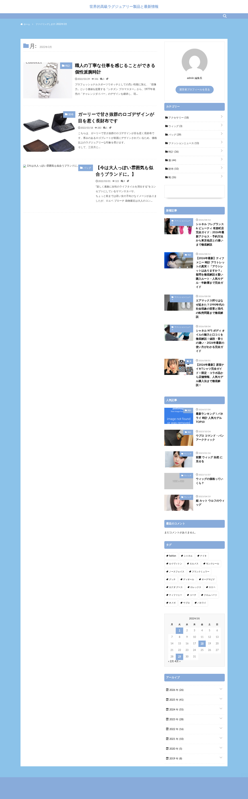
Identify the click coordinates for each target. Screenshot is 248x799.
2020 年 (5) (175, 749)
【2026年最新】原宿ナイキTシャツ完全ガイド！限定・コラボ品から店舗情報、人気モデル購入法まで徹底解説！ (210, 375)
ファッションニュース (183, 143)
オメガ (172, 603)
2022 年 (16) (176, 729)
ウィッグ (175, 126)
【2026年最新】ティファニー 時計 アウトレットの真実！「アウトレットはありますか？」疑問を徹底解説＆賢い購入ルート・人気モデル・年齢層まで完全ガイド (210, 272)
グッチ (172, 579)
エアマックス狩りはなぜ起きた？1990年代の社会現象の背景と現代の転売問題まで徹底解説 (210, 308)
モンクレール (212, 564)
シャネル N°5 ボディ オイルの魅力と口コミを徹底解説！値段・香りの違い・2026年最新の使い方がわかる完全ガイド (210, 341)
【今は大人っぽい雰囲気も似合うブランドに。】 (124, 171)
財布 (173, 169)
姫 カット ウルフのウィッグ (210, 502)
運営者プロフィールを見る (194, 89)
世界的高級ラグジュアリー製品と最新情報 (124, 7)
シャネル (188, 556)
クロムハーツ (210, 595)
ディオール (188, 579)
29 (179, 656)
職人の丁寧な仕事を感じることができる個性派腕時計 (115, 69)
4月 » (177, 661)
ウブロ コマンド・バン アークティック (210, 437)
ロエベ (212, 587)
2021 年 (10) (176, 739)
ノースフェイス (176, 572)
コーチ (193, 595)
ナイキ (203, 556)
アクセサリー (178, 118)
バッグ (174, 135)
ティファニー (175, 595)
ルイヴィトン (175, 564)
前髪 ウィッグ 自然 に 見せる (209, 459)
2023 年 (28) (176, 719)
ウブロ (186, 603)
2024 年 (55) (176, 709)
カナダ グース (176, 587)
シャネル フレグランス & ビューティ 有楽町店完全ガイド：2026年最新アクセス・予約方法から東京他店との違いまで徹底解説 (210, 234)
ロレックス (195, 587)
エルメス (194, 564)
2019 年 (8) (175, 758)
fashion (172, 556)
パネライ (201, 603)
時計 (173, 152)
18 (202, 643)
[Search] (224, 16)
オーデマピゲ (208, 579)
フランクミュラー (200, 572)
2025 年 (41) (176, 700)
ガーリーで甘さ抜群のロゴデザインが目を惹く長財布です (116, 117)
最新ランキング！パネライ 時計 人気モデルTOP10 (209, 417)
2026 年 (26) (176, 690)
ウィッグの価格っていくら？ (209, 481)
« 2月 (171, 661)
